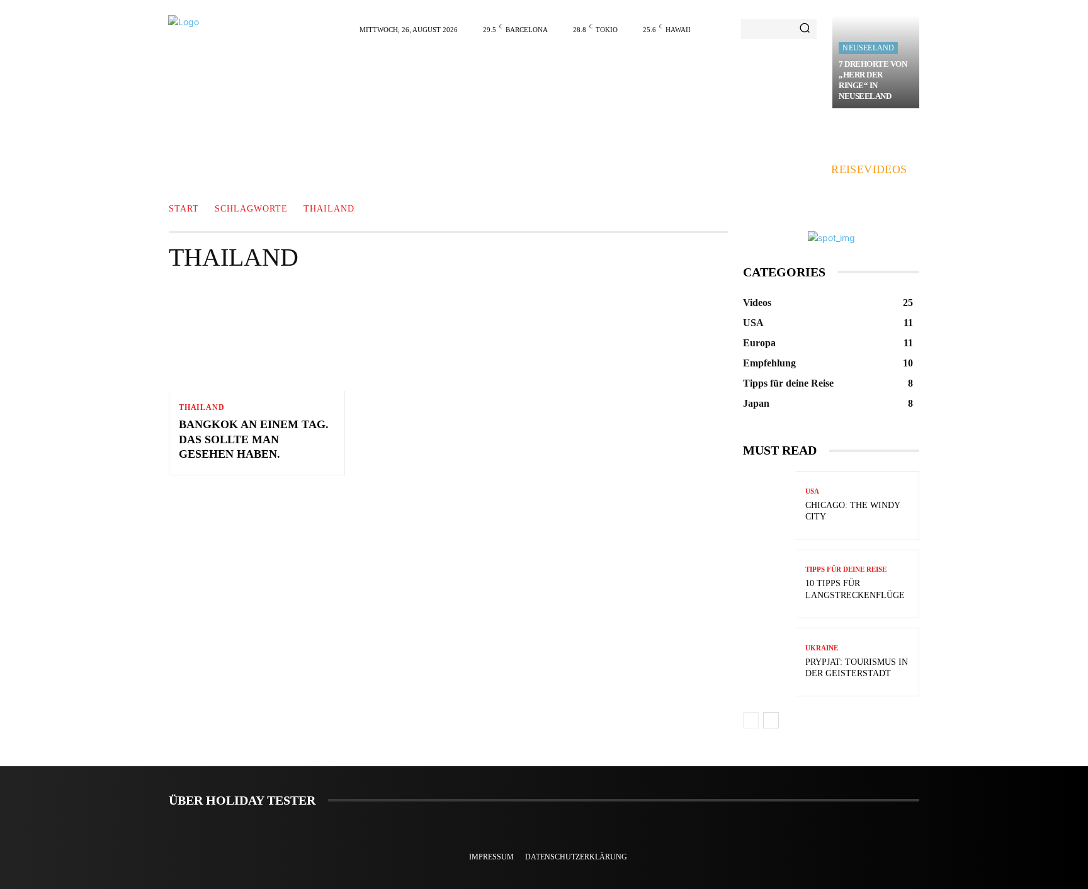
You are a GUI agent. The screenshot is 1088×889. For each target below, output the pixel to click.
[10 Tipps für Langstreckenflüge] (769, 584)
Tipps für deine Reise (846, 569)
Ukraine (821, 648)
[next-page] (771, 720)
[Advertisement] (589, 76)
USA (812, 491)
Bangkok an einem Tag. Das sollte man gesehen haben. (254, 439)
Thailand (201, 407)
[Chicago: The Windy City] (769, 505)
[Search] (805, 29)
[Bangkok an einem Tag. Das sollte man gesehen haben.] (257, 338)
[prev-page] (751, 720)
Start (184, 209)
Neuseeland (868, 47)
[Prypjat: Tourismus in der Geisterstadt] (769, 662)
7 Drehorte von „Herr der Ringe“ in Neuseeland (873, 80)
